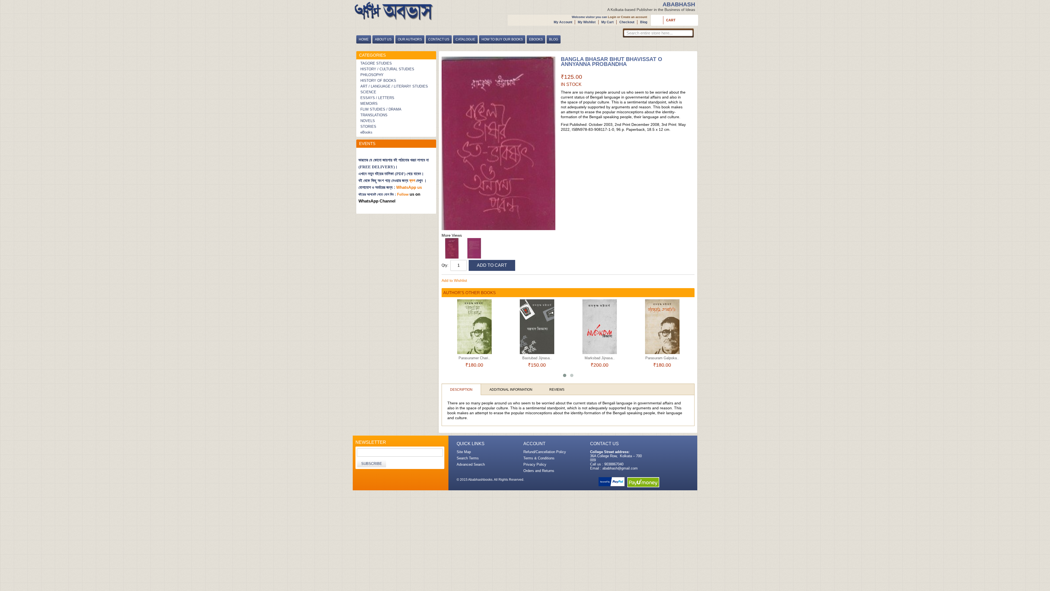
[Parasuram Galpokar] (599, 326)
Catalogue (465, 39)
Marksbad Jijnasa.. (537, 358)
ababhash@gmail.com (620, 468)
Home (364, 39)
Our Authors (410, 39)
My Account (563, 22)
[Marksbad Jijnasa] (536, 326)
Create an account (634, 17)
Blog (643, 22)
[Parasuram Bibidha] (662, 326)
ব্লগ (412, 180)
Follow (403, 194)
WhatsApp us (409, 187)
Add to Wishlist (454, 280)
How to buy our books (502, 39)
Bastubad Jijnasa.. (474, 358)
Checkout (626, 22)
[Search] (688, 33)
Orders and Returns (538, 471)
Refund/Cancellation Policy (544, 452)
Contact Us (438, 39)
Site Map (464, 452)
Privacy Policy (534, 464)
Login (612, 17)
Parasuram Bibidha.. (662, 358)
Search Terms (468, 458)
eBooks (536, 39)
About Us (383, 39)
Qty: (445, 265)
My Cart (607, 22)
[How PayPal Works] (612, 481)
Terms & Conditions (539, 458)
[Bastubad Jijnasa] (474, 326)
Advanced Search (471, 464)
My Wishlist (587, 22)
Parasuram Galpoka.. (599, 358)
